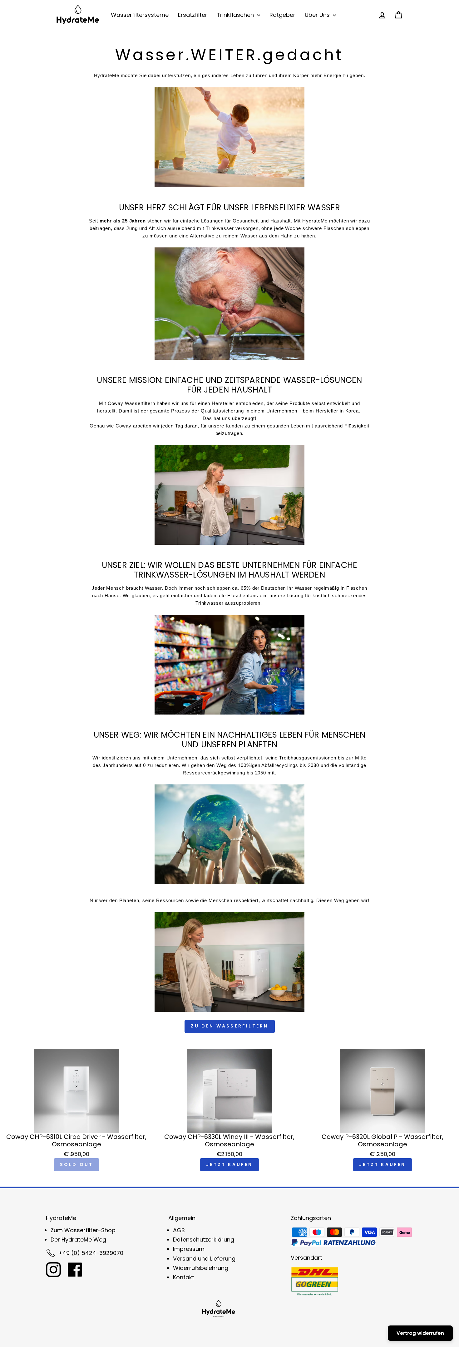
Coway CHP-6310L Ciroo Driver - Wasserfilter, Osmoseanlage (76, 1140)
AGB (179, 1230)
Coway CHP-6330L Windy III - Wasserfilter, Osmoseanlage (229, 1140)
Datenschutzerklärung (203, 1239)
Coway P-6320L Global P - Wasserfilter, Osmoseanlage (382, 1140)
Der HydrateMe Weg (78, 1239)
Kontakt (183, 1277)
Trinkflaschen (236, 15)
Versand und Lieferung (204, 1258)
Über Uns (318, 15)
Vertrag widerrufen (420, 1333)
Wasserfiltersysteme (140, 15)
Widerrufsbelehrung (200, 1268)
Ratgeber (282, 15)
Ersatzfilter (192, 15)
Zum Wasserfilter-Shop (83, 1230)
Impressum (189, 1249)
